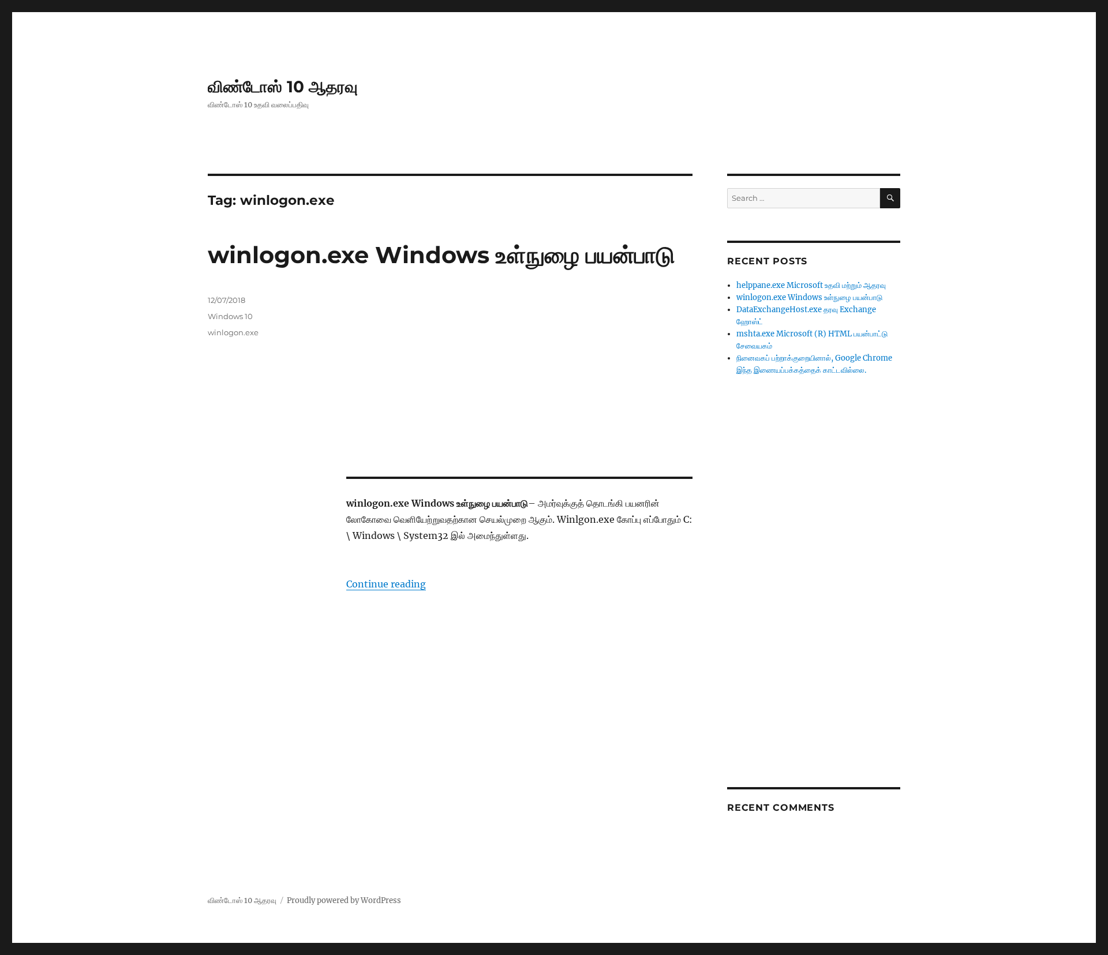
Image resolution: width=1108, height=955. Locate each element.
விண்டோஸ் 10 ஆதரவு (283, 86)
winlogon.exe (233, 332)
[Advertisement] (522, 381)
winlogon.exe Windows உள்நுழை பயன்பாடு (441, 255)
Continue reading (386, 584)
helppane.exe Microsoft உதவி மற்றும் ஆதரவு (811, 285)
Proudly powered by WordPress (344, 900)
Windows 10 (230, 316)
